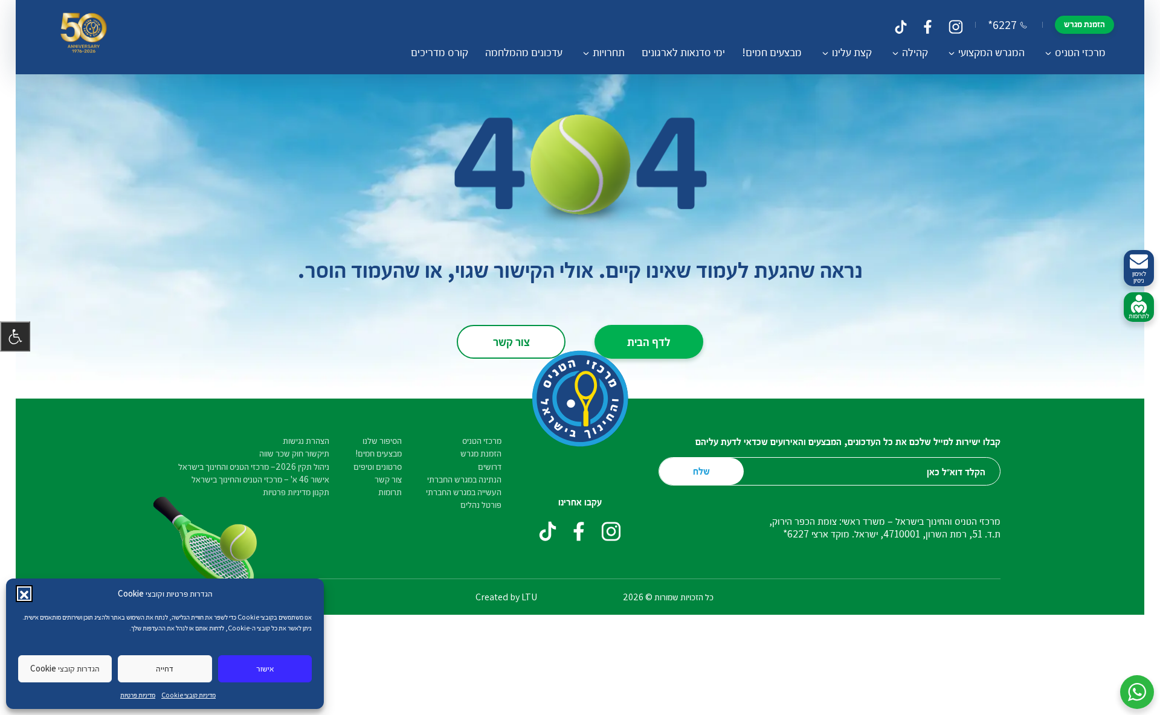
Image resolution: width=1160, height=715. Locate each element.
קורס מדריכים (439, 52)
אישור (265, 668)
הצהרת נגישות (306, 440)
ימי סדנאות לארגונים (683, 52)
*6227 (1002, 25)
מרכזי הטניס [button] (1080, 52)
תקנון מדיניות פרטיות (296, 492)
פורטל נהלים (480, 504)
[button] (24, 594)
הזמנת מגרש (1084, 24)
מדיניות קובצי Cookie (188, 694)
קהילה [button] (915, 52)
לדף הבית (649, 341)
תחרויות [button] (609, 52)
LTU (529, 597)
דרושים (489, 466)
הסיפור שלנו (382, 440)
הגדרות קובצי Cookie (65, 668)
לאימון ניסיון (1139, 276)
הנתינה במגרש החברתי (464, 479)
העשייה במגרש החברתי (463, 492)
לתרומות (1139, 315)
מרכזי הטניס (481, 440)
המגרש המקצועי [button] (991, 52)
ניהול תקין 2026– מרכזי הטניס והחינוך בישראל (253, 466)
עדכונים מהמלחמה (523, 52)
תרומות (390, 492)
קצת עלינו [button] (852, 52)
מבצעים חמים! (772, 52)
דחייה (164, 668)
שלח (701, 471)
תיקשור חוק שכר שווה (294, 453)
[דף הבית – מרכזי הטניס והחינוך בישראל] (83, 37)
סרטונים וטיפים (377, 466)
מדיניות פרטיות (137, 694)
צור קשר (511, 341)
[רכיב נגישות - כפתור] (15, 336)
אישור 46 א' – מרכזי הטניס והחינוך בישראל (260, 479)
